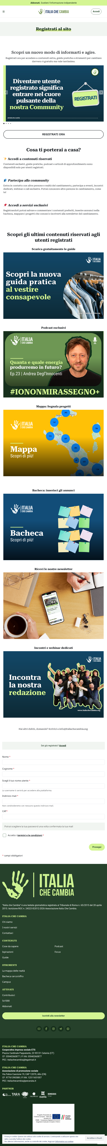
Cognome (8, 768)
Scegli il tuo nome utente (16, 780)
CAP (5, 811)
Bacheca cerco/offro (13, 976)
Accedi (96, 11)
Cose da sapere (10, 946)
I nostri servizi (9, 927)
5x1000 (6, 1000)
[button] (101, 92)
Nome (6, 756)
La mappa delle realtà (13, 970)
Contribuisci (8, 995)
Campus (6, 981)
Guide (5, 957)
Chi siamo (7, 921)
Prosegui (96, 847)
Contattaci (7, 933)
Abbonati (7, 1006)
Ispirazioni (7, 951)
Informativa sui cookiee (64, 1141)
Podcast (59, 946)
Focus (58, 951)
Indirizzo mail (10, 795)
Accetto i (25, 835)
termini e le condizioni (29, 835)
